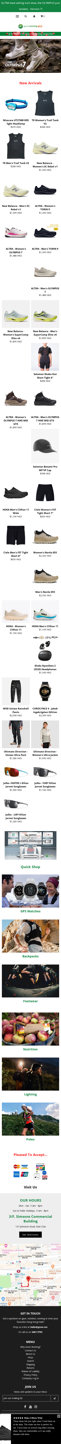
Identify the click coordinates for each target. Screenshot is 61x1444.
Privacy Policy (30, 1374)
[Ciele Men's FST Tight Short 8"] (16, 535)
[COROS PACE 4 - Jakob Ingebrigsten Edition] (45, 691)
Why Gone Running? (30, 1346)
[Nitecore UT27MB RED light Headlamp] (16, 103)
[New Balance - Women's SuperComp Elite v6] (16, 314)
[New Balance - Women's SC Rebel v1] (45, 146)
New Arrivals (30, 83)
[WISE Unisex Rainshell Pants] (16, 691)
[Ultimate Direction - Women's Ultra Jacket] (45, 734)
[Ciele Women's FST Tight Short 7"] (45, 492)
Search (30, 1360)
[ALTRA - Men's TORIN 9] (45, 231)
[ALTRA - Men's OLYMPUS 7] (45, 271)
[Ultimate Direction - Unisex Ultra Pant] (16, 734)
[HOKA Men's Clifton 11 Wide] (16, 490)
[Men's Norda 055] (45, 575)
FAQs (30, 1357)
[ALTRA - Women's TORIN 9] (45, 189)
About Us (30, 1353)
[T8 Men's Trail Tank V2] (16, 146)
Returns (30, 1367)
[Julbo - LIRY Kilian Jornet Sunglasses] (16, 803)
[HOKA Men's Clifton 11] (45, 611)
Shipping (30, 1364)
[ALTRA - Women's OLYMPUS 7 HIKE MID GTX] (16, 400)
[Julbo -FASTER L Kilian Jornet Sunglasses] (16, 771)
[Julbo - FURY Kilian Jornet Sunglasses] (45, 771)
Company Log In (30, 1378)
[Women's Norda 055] (45, 535)
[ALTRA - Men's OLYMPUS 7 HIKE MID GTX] (45, 400)
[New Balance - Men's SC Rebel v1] (16, 189)
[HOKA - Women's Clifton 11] (16, 611)
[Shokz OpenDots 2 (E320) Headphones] (45, 648)
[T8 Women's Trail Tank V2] (45, 103)
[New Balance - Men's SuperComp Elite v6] (45, 314)
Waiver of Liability (30, 1371)
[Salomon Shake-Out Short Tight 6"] (45, 357)
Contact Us (30, 1350)
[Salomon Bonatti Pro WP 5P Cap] (45, 446)
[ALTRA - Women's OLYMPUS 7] (16, 231)
